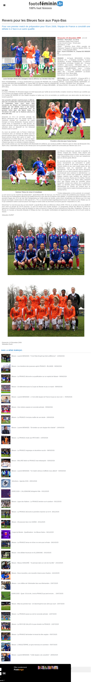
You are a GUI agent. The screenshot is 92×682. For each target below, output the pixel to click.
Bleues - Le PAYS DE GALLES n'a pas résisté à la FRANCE (31, 624)
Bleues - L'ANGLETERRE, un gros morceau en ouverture (30, 645)
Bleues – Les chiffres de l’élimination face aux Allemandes (30, 583)
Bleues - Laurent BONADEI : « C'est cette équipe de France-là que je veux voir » (38, 397)
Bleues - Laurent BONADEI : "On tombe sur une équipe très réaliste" (34, 427)
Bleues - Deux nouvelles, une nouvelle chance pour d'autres (31, 573)
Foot (19, 669)
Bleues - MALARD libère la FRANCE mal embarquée (29, 461)
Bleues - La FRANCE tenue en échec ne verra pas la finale (31, 542)
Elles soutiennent (20, 667)
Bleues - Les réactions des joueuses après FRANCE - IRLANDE (32, 366)
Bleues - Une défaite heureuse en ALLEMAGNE (27, 553)
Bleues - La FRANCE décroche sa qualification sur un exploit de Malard (35, 376)
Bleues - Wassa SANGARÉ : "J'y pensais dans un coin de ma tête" (33, 563)
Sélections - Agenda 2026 (20, 481)
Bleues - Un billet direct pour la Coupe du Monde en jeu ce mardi (33, 387)
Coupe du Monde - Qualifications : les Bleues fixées (28, 532)
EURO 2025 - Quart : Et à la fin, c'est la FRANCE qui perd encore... (33, 593)
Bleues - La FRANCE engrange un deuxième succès (29, 450)
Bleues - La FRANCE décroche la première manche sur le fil (31, 512)
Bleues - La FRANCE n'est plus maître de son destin (28, 417)
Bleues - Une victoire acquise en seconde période (28, 407)
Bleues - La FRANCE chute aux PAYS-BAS (25, 438)
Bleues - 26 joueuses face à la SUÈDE (24, 522)
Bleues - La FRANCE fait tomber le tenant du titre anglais (30, 634)
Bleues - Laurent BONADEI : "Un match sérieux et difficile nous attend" (34, 471)
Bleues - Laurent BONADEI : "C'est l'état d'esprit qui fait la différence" (34, 356)
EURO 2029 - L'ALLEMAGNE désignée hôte (26, 491)
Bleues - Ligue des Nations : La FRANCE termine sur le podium (32, 501)
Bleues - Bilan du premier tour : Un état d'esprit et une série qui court (34, 604)
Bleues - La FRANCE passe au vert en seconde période (30, 614)
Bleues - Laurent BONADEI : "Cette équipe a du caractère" (30, 655)
